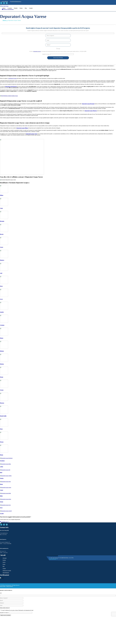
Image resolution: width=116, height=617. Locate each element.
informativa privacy (37, 51)
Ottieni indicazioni (52, 558)
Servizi (4, 562)
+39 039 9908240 (4, 1)
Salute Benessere (6, 572)
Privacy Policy (3, 586)
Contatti (30, 8)
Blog (26, 8)
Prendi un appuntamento (8, 9)
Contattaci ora (4, 521)
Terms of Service (9, 586)
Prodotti (15, 8)
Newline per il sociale (7, 570)
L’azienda (10, 8)
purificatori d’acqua (12, 78)
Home (4, 8)
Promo (21, 8)
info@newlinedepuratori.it (16, 1)
